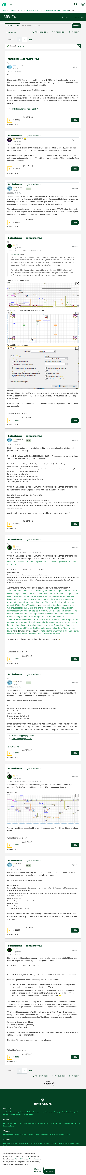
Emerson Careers (33, 1134)
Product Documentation (20, 1143)
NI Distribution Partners (10, 1123)
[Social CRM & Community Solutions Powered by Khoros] (49, 1083)
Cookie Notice (34, 1159)
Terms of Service (56, 1123)
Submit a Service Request (66, 1143)
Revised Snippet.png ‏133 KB (23, 736)
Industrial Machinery (67, 1112)
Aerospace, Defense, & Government (31, 1112)
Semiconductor (16, 1114)
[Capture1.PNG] (43, 367)
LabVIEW (65, 10)
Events (69, 1134)
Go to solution (22, 47)
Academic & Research (10, 1112)
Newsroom (44, 1134)
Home (5, 10)
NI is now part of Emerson (11, 1134)
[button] (9, 120)
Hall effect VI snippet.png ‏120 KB (25, 109)
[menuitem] (76, 4)
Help (82, 17)
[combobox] (45, 25)
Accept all (49, 1171)
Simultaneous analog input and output (23, 59)
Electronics (48, 1112)
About (24, 1134)
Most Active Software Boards (48, 10)
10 (14, 1061)
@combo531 (15, 254)
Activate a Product (50, 1143)
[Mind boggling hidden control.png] (43, 327)
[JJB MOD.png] (43, 295)
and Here (42, 605)
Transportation (28, 1114)
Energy (56, 1112)
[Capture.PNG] (43, 809)
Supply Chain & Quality (57, 1134)
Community (13, 10)
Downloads (6, 1143)
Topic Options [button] (11, 32)
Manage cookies (37, 1170)
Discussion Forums (27, 10)
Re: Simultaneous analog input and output (25, 135)
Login (74, 17)
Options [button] (74, 67)
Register (65, 17)
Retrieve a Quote (43, 1123)
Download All (13, 747)
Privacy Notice (20, 1159)
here (63, 602)
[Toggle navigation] (13, 5)
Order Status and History (28, 1123)
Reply (74, 120)
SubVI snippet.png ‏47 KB (22, 739)
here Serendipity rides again (25, 631)
